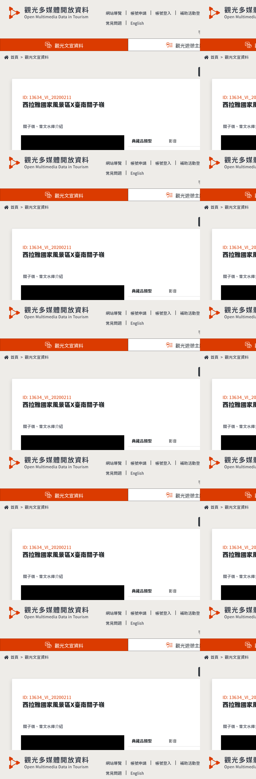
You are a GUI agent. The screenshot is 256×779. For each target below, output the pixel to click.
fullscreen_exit (237, 765)
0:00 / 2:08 (14, 765)
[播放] (128, 389)
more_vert (247, 765)
